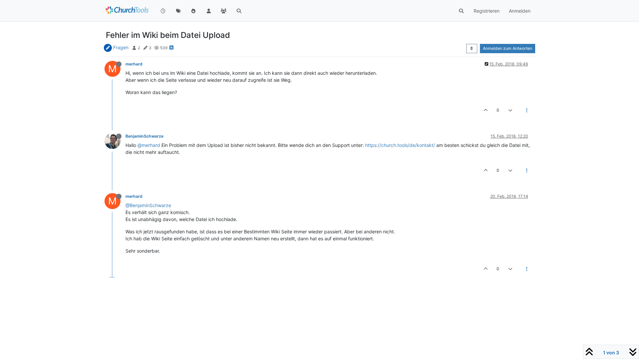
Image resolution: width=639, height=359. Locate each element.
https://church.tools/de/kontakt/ (400, 145)
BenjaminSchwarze (144, 136)
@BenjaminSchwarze (148, 205)
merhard (133, 63)
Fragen (120, 47)
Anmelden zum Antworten (507, 48)
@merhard (148, 145)
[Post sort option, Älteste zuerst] (471, 48)
